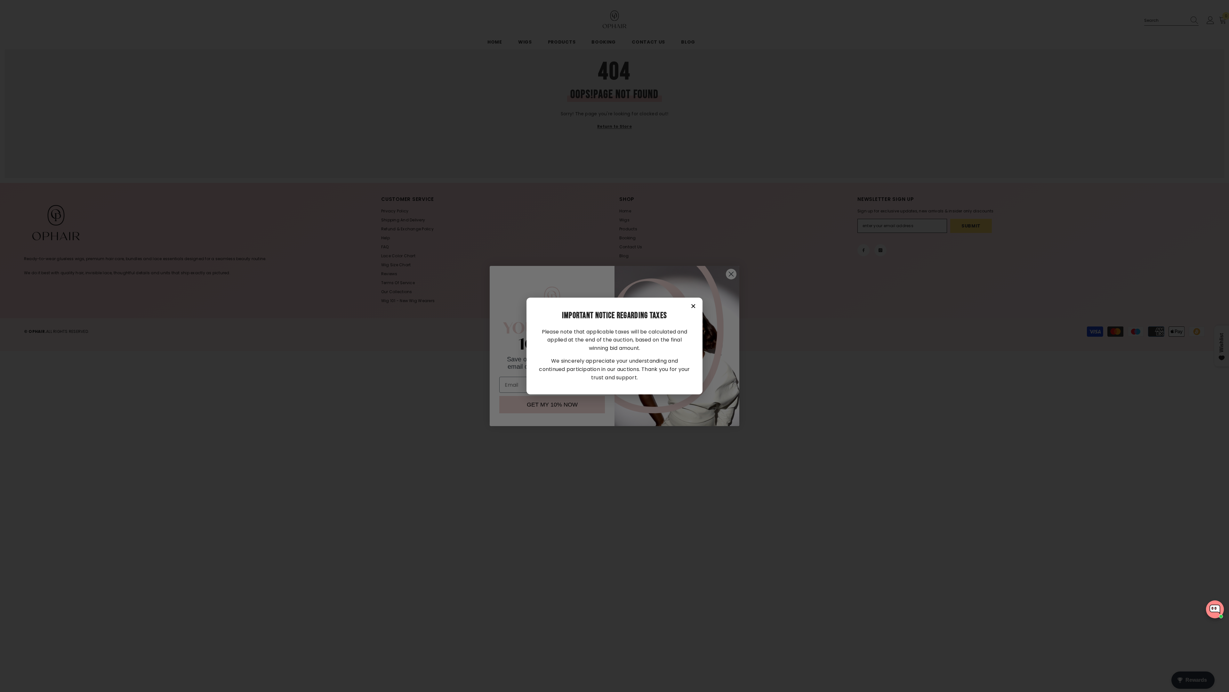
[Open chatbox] (1215, 609)
